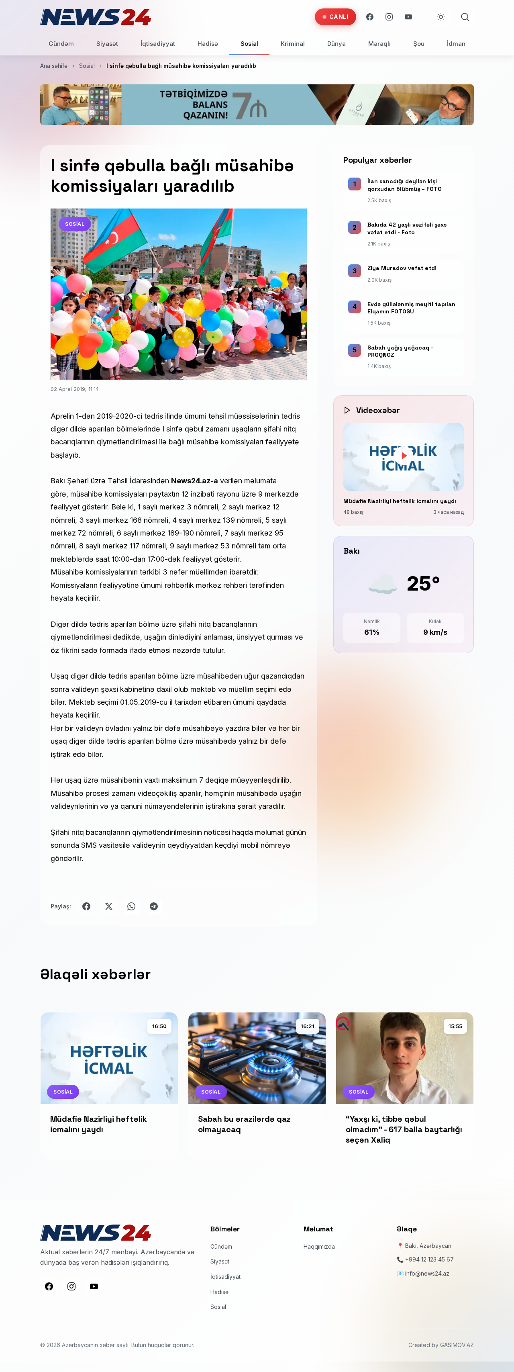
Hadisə (208, 43)
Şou (418, 43)
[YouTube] (408, 17)
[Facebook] (370, 17)
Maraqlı (379, 43)
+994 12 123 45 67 (429, 1259)
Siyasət (107, 43)
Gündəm (61, 43)
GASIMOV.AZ (457, 1344)
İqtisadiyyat (158, 43)
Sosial (249, 43)
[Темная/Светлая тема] (441, 17)
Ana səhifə (53, 65)
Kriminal (293, 43)
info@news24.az (427, 1273)
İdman (456, 43)
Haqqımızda (319, 1246)
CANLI (339, 16)
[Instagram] (389, 17)
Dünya (336, 43)
